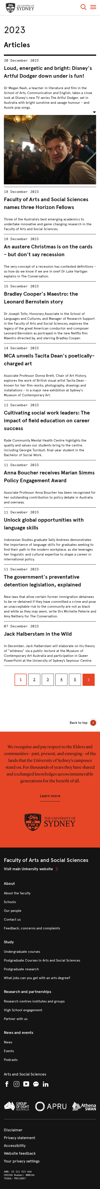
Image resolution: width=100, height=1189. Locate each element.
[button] (83, 8)
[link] (50, 869)
